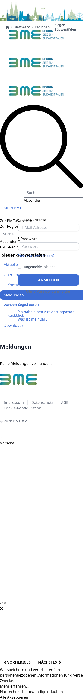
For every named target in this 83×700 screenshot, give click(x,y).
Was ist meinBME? (33, 319)
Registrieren (28, 304)
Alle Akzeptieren (14, 697)
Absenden (32, 200)
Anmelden (48, 280)
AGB (64, 402)
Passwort (27, 238)
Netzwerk (22, 27)
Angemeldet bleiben (40, 267)
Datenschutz (42, 402)
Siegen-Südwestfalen (65, 27)
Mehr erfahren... (14, 686)
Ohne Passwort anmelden (48, 291)
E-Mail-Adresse (32, 219)
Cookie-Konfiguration (22, 408)
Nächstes (48, 662)
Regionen (42, 27)
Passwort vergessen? (36, 255)
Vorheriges (18, 662)
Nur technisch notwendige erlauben (31, 691)
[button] (41, 146)
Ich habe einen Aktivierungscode (46, 311)
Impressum (14, 402)
